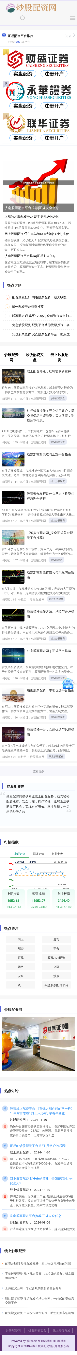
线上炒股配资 (58, 481)
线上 (21, 985)
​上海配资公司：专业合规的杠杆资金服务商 (33, 1288)
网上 (21, 939)
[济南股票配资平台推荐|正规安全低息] (38, 182)
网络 (21, 967)
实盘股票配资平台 (56, 985)
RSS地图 (46, 1341)
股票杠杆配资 (56, 957)
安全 (21, 976)
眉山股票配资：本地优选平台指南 (50, 690)
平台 (56, 948)
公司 (56, 967)
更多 (68, 35)
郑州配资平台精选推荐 (28, 306)
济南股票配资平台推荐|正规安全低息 (32, 207)
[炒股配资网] (31, 8)
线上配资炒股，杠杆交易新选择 (49, 371)
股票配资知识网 (47, 1346)
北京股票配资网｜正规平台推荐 (49, 650)
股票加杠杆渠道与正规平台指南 (49, 454)
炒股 (56, 976)
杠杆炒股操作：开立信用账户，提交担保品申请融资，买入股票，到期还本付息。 (50, 415)
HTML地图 (59, 1341)
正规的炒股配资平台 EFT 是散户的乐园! (32, 216)
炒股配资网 (56, 559)
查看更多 (38, 771)
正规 (21, 957)
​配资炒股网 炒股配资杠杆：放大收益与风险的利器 (38, 1263)
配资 (21, 948)
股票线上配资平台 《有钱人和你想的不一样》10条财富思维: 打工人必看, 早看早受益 (42, 1110)
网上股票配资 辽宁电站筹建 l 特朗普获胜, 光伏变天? (41, 1180)
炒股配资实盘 (58, 398)
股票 (56, 939)
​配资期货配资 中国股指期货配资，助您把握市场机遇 (39, 1313)
